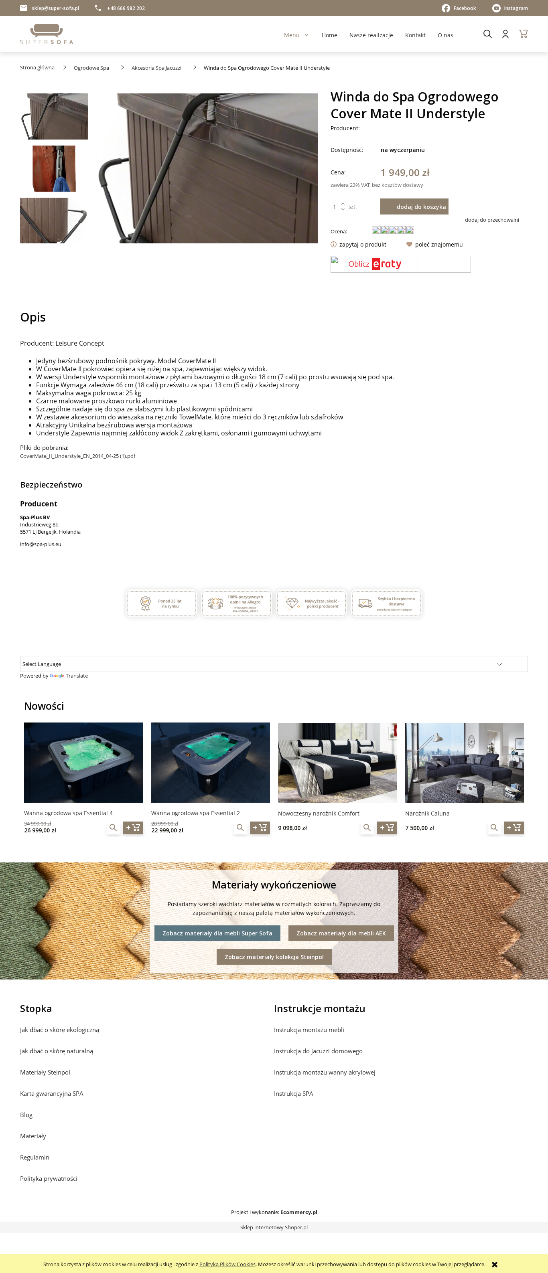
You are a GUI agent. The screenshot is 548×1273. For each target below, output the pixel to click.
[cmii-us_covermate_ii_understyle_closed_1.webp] (54, 118)
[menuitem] (292, 35)
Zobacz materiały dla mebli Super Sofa (217, 933)
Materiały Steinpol (45, 1072)
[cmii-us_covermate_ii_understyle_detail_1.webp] (54, 223)
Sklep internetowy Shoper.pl (274, 1227)
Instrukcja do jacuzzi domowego (318, 1051)
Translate (77, 675)
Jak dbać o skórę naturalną (56, 1051)
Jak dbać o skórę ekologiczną (59, 1030)
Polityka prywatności (48, 1178)
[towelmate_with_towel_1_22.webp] (54, 170)
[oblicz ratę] (401, 264)
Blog (26, 1115)
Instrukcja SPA (293, 1093)
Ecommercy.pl (298, 1212)
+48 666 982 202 (126, 8)
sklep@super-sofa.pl (55, 8)
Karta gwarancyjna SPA (51, 1093)
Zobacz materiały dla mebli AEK (341, 933)
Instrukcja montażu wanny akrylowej (324, 1072)
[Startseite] (46, 34)
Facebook (465, 8)
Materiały (33, 1136)
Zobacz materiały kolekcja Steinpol (274, 957)
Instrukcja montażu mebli (309, 1030)
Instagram (516, 8)
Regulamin (34, 1157)
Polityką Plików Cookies (227, 1264)
